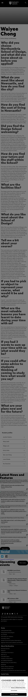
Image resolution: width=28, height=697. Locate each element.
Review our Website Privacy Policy (18, 687)
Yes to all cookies (14, 694)
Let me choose (14, 690)
